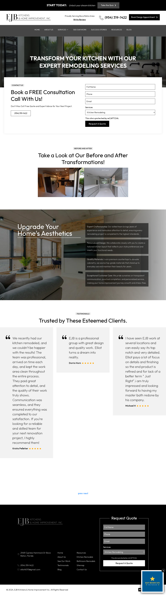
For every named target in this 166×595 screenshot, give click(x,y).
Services (62, 29)
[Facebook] (140, 589)
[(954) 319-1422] (101, 18)
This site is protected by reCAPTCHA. (102, 118)
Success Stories (99, 29)
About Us (48, 29)
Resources (116, 29)
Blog (129, 29)
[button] (85, 493)
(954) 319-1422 (116, 17)
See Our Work (80, 29)
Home (37, 29)
